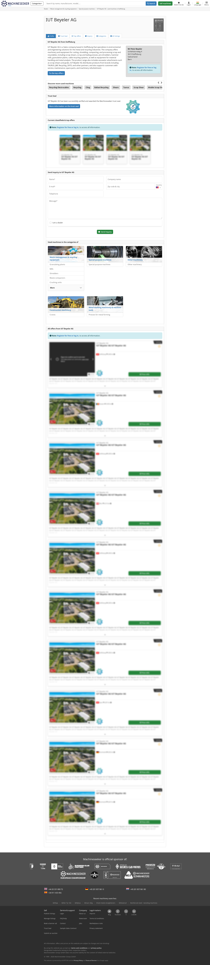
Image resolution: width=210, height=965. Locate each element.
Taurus (126, 87)
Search (152, 3)
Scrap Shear (139, 87)
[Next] (161, 82)
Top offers (77, 36)
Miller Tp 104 (66, 903)
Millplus (78, 903)
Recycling (77, 87)
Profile (51, 36)
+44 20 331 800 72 (55, 889)
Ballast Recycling (101, 87)
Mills (51, 269)
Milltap (55, 903)
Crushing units (56, 282)
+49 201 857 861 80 (138, 889)
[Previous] (158, 82)
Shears (116, 87)
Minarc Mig (88, 903)
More (52, 288)
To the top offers (56, 73)
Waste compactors (57, 278)
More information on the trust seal (64, 106)
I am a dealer (57, 222)
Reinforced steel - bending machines (143, 903)
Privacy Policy (78, 960)
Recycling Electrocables (59, 87)
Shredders (54, 273)
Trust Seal (63, 36)
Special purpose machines (100, 260)
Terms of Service (91, 960)
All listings (116, 36)
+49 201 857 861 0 (96, 889)
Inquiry (89, 36)
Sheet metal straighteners (105, 903)
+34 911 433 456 (54, 893)
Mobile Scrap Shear (156, 87)
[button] (206, 3)
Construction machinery (60, 310)
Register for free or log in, (68, 127)
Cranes (52, 314)
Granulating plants (57, 264)
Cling (88, 87)
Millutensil (123, 903)
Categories (102, 36)
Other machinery (135, 260)
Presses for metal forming (99, 314)
